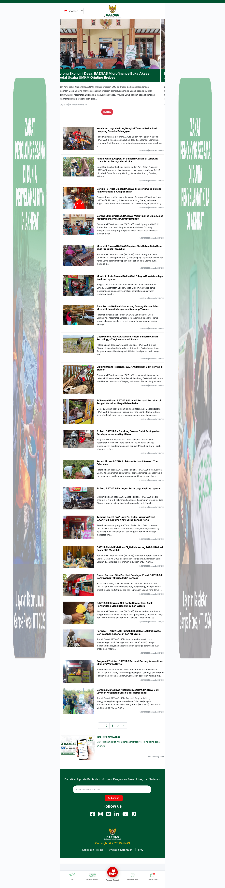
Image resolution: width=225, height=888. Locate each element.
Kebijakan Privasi (92, 849)
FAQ (140, 849)
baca (112, 112)
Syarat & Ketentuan (120, 849)
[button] (160, 11)
